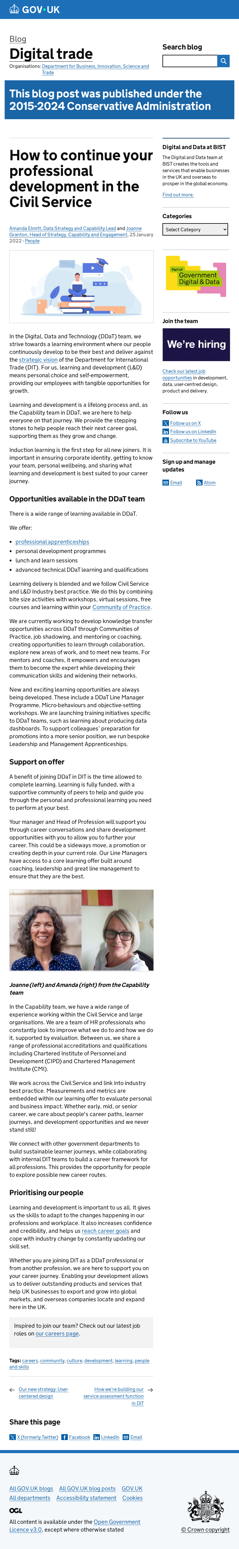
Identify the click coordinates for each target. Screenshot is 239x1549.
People (32, 241)
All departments (29, 1497)
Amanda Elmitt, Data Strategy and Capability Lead (62, 228)
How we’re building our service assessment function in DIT (113, 1396)
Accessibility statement (86, 1497)
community (52, 1361)
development (98, 1361)
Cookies (132, 1497)
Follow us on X (185, 423)
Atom (210, 483)
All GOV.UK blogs (31, 1488)
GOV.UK (132, 1488)
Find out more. (178, 195)
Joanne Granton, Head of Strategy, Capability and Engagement (75, 231)
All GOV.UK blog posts (87, 1488)
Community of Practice (121, 607)
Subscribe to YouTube (193, 440)
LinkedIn (110, 1437)
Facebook (79, 1437)
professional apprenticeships (52, 541)
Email (136, 1437)
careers (30, 1361)
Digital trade (51, 54)
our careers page (57, 1333)
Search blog (182, 46)
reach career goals (105, 1230)
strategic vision (38, 359)
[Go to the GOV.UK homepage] (34, 9)
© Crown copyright (205, 1529)
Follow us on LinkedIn (193, 431)
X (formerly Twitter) (37, 1437)
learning (124, 1361)
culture (74, 1361)
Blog (17, 39)
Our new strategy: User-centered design (43, 1392)
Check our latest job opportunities (183, 374)
